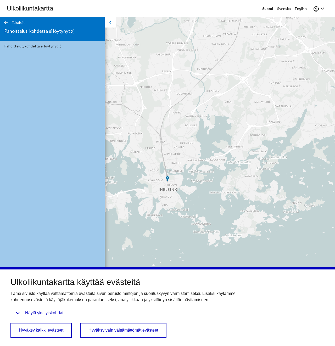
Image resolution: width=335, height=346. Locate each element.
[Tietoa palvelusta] (319, 8)
